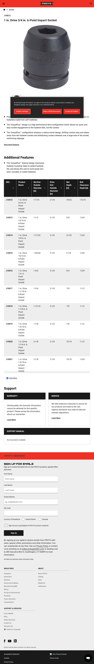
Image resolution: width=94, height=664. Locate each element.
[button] (4, 640)
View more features (11, 145)
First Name (8, 474)
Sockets (11, 9)
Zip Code (7, 508)
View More (13, 378)
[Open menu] (3, 3)
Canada (45, 519)
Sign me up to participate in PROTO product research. (29, 526)
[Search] (91, 3)
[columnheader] (10, 188)
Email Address (9, 497)
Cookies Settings (22, 111)
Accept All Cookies (71, 111)
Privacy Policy (42, 546)
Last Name (8, 485)
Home (4, 9)
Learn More (11, 420)
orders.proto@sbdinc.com (33, 549)
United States (30, 519)
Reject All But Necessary (51, 111)
